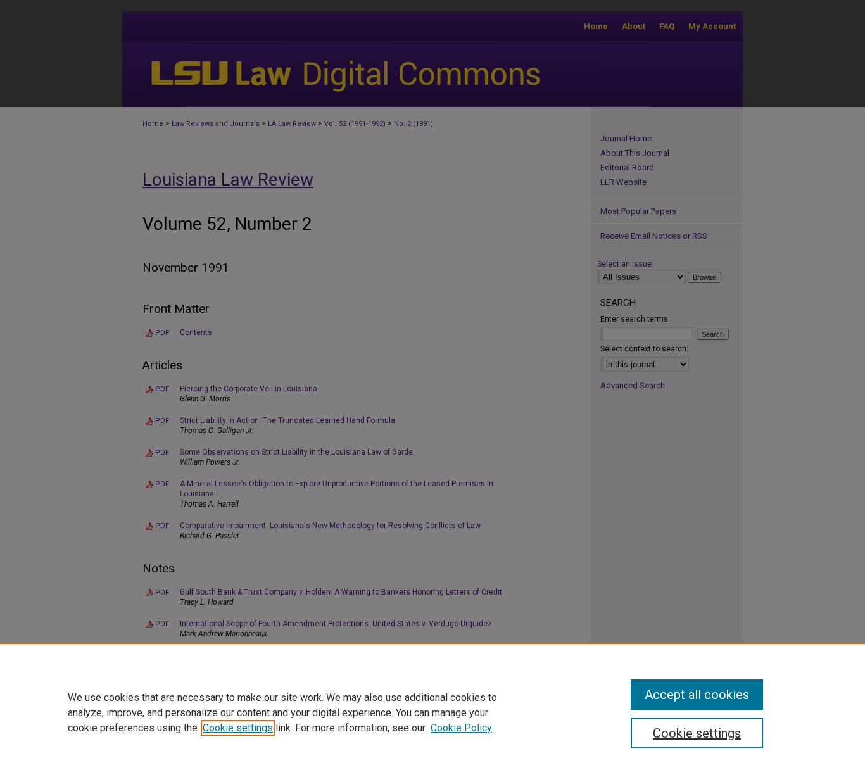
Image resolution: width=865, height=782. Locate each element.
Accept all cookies (697, 694)
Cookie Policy (461, 728)
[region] (432, 712)
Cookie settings (238, 728)
